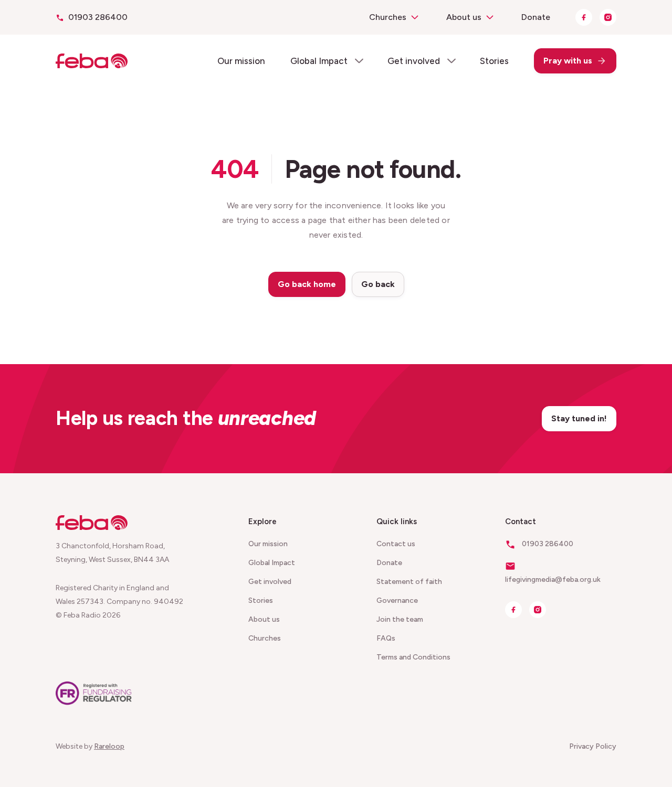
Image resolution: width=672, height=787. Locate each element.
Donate (535, 17)
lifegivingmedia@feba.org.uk (553, 579)
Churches (387, 17)
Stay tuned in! (579, 418)
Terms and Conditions (413, 657)
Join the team (399, 619)
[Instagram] (608, 17)
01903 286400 (98, 17)
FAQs (385, 638)
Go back (378, 284)
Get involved (413, 61)
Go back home (307, 284)
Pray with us (567, 61)
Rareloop (109, 746)
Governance (397, 600)
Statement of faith (409, 581)
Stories (494, 61)
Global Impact (319, 61)
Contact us (395, 543)
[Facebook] (583, 17)
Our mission (241, 61)
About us (463, 17)
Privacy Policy (592, 746)
